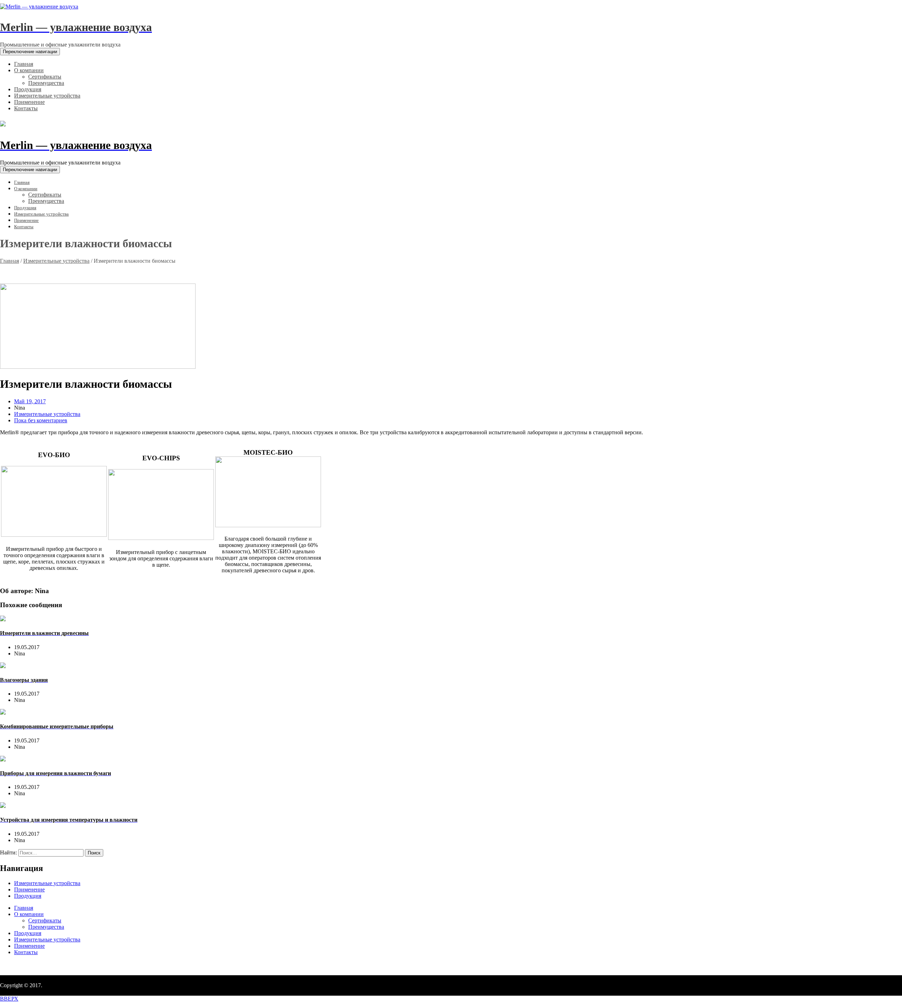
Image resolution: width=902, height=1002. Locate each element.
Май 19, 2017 (30, 401)
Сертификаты (44, 920)
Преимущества (46, 927)
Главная (9, 261)
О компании (29, 914)
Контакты (26, 952)
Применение (29, 889)
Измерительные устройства (56, 261)
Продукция (27, 896)
